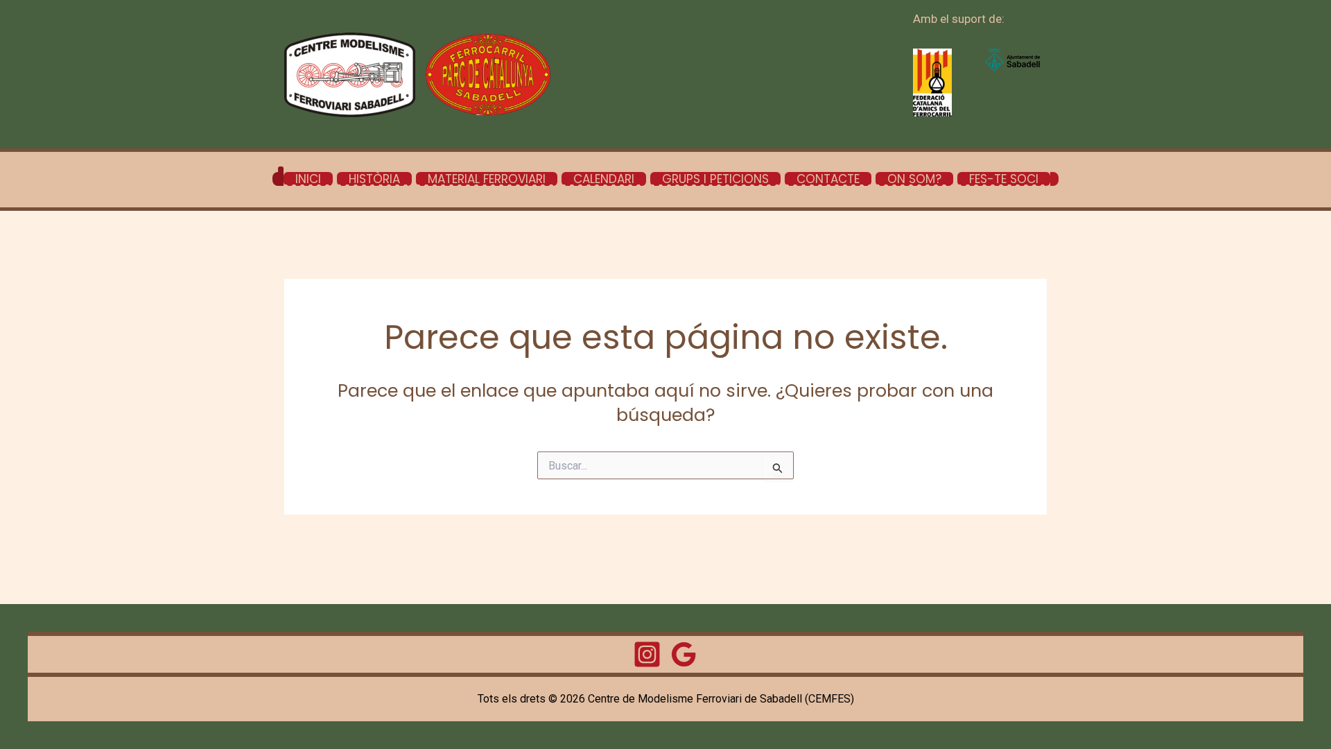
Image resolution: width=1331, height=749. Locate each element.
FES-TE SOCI (1003, 179)
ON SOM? (914, 179)
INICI (308, 179)
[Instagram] (647, 654)
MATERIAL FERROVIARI (487, 179)
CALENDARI (603, 179)
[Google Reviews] (684, 654)
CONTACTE (828, 179)
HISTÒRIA (374, 179)
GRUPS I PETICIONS (715, 179)
